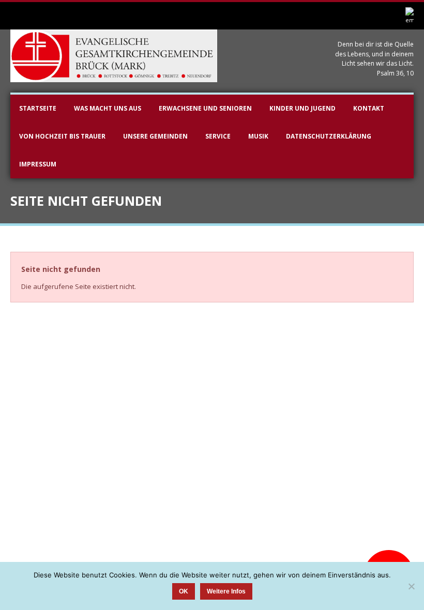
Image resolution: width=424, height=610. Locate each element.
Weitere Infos (226, 591)
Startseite (37, 108)
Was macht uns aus (107, 108)
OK (183, 591)
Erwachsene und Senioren (205, 108)
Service (218, 136)
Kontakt (368, 108)
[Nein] (411, 586)
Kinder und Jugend (302, 108)
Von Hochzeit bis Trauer (62, 136)
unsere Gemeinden (155, 136)
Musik (258, 136)
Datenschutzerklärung (328, 136)
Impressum (37, 164)
